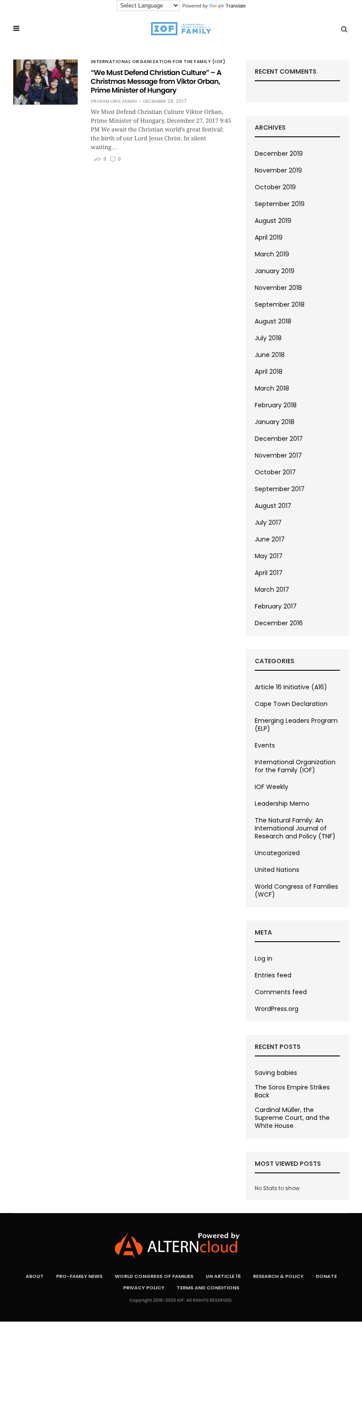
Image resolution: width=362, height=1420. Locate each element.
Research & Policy (278, 1276)
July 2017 (268, 522)
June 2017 (270, 539)
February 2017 (276, 606)
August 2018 (273, 321)
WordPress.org (276, 1008)
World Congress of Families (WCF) (296, 890)
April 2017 (269, 572)
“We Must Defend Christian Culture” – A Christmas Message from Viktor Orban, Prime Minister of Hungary (156, 81)
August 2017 (273, 505)
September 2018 (280, 304)
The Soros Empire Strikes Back (292, 1091)
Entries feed (273, 975)
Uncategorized (277, 853)
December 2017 (279, 438)
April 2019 (269, 237)
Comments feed (281, 992)
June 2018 (270, 354)
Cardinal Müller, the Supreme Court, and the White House (292, 1118)
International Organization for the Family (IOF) (158, 62)
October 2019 (275, 187)
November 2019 (278, 170)
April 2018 (269, 371)
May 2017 (269, 556)
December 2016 (279, 623)
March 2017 (272, 589)
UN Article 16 (223, 1276)
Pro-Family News (79, 1276)
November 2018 (278, 287)
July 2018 (268, 338)
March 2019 (272, 254)
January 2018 (274, 421)
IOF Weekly (271, 786)
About (35, 1276)
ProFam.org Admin (114, 101)
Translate (236, 5)
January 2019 (274, 271)
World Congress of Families (154, 1276)
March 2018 (272, 388)
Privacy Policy (143, 1287)
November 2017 (278, 455)
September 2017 (280, 489)
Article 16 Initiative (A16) (291, 687)
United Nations (277, 869)
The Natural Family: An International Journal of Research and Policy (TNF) (295, 828)
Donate (326, 1276)
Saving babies (276, 1073)
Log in (263, 958)
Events (265, 745)
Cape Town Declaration (291, 703)
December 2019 (279, 153)
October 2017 (275, 472)
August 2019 (273, 220)
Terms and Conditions (208, 1287)
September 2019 (280, 203)
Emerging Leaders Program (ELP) (296, 724)
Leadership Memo (282, 803)
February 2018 (276, 405)
